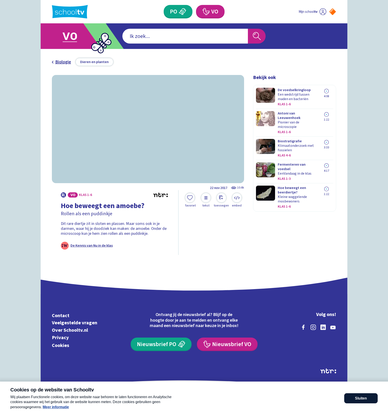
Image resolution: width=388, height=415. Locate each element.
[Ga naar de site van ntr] (328, 370)
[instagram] (313, 327)
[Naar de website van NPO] (332, 11)
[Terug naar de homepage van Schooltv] (70, 12)
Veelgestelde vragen (74, 322)
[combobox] (185, 36)
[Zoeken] (257, 36)
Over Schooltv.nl (70, 330)
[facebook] (303, 327)
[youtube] (333, 327)
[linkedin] (323, 327)
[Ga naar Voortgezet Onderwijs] (74, 36)
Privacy (60, 337)
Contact (60, 315)
